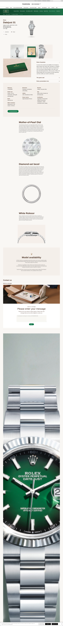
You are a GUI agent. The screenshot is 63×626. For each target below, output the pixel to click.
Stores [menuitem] (36, 0)
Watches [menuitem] (7, 7)
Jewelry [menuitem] (39, 7)
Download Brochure (13, 111)
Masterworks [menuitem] (44, 7)
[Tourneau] (31, 3)
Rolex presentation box (43, 81)
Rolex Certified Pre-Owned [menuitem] (17, 7)
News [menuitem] (57, 7)
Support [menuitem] (53, 7)
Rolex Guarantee (41, 62)
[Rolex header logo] (6, 12)
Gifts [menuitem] (49, 7)
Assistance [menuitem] (39, 0)
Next (31, 324)
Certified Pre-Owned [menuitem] (33, 7)
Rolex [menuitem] (11, 7)
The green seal (40, 77)
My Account (44, 0)
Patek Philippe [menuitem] (26, 7)
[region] (31, 624)
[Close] (62, 624)
